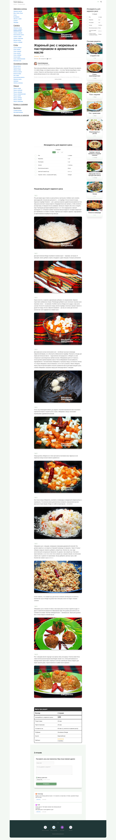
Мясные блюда (17, 66)
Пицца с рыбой (17, 95)
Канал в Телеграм (54, 830)
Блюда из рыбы (17, 73)
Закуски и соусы (20, 9)
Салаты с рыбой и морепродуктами (18, 30)
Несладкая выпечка (18, 112)
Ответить (38, 799)
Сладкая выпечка (18, 110)
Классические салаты (19, 34)
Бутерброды (16, 16)
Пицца (16, 86)
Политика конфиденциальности (58, 833)
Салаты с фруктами (18, 38)
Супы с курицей (17, 51)
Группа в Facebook (45, 830)
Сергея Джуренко (18, 2)
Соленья (16, 20)
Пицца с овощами (18, 92)
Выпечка (17, 108)
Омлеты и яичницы (18, 82)
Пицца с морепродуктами (20, 94)
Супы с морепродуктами (19, 58)
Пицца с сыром (17, 88)
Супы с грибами (17, 55)
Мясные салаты (17, 40)
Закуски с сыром (17, 18)
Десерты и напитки (21, 115)
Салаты (17, 25)
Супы (16, 45)
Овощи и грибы (17, 69)
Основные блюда (21, 64)
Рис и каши (16, 75)
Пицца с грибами (18, 97)
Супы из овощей (17, 47)
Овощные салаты (18, 27)
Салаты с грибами (18, 42)
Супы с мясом (17, 49)
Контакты (70, 830)
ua (98, 1)
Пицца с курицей (18, 99)
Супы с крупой (17, 53)
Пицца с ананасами (18, 101)
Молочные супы (17, 60)
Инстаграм (62, 830)
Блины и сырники (21, 104)
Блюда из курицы (18, 71)
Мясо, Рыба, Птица (18, 13)
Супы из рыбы (17, 56)
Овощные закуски (18, 11)
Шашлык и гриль (18, 79)
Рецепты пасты (17, 68)
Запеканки (16, 81)
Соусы (15, 15)
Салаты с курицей (18, 32)
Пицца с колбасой (18, 90)
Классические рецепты (19, 77)
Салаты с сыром (17, 36)
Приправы (16, 22)
